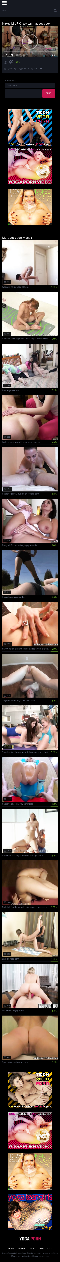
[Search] (55, 10)
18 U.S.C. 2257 (45, 1248)
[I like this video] (6, 63)
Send (48, 93)
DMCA (32, 1248)
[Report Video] (41, 68)
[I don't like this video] (11, 63)
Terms (21, 1248)
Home (11, 1248)
